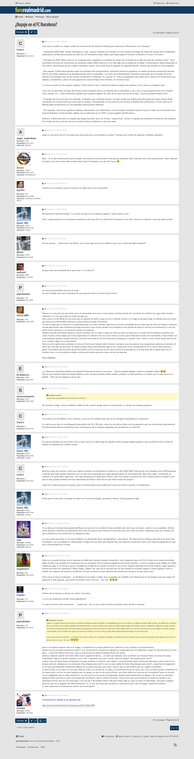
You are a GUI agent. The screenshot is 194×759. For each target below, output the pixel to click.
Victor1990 (23, 315)
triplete (21, 595)
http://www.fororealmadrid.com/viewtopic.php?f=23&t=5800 (68, 705)
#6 (45, 239)
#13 (45, 437)
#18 (45, 589)
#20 (45, 695)
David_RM (22, 223)
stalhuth (21, 272)
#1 (45, 42)
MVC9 (20, 252)
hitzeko (21, 708)
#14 (45, 467)
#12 (45, 414)
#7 (45, 266)
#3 (45, 154)
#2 (45, 130)
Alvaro (20, 167)
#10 (45, 367)
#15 (45, 494)
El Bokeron (23, 375)
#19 (45, 613)
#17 (45, 556)
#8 (45, 286)
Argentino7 (23, 569)
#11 (45, 388)
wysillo (21, 190)
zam (19, 540)
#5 (45, 209)
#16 (45, 523)
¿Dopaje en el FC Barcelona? (36, 24)
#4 (45, 183)
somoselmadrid (25, 396)
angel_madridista (26, 138)
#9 (45, 309)
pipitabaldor (23, 294)
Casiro (20, 49)
